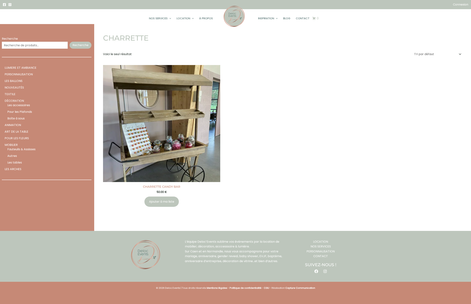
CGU (266, 288)
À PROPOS (206, 18)
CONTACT (302, 18)
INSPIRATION (266, 18)
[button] (169, 18)
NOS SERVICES (158, 18)
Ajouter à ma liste (161, 201)
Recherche (10, 39)
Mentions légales (217, 288)
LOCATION (183, 18)
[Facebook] (4, 4)
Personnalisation (321, 251)
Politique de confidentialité (245, 288)
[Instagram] (10, 4)
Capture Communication (300, 288)
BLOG (286, 18)
